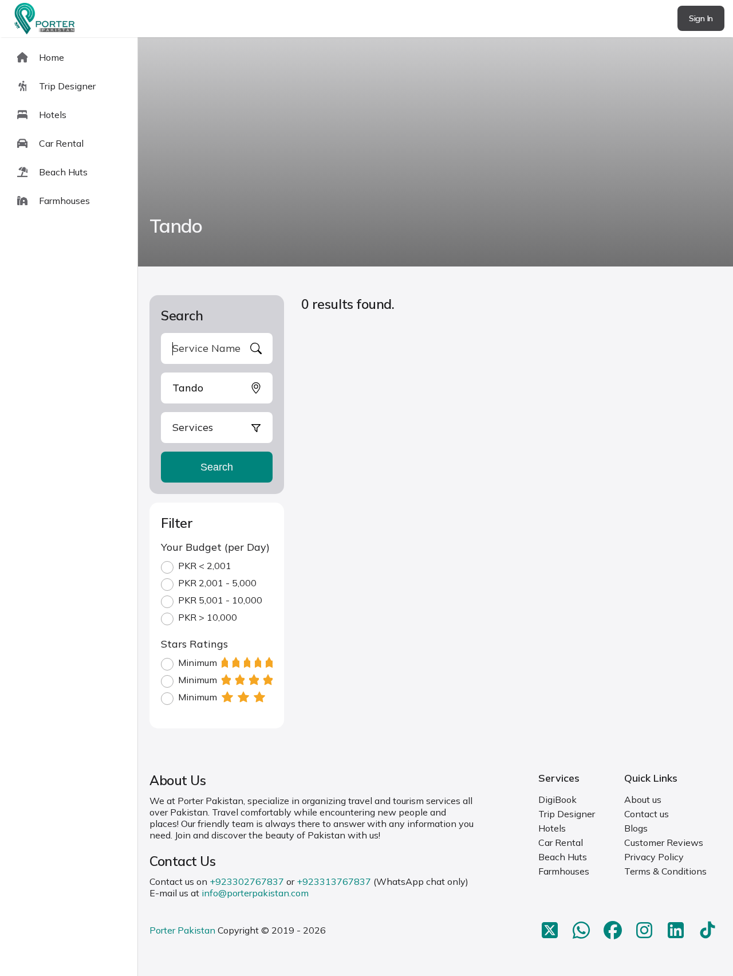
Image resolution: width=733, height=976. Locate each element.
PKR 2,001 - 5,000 (217, 583)
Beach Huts (562, 857)
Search (216, 467)
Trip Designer (566, 814)
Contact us (646, 814)
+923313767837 (334, 881)
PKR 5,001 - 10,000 (220, 600)
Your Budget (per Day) (215, 547)
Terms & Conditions (665, 871)
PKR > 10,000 (207, 617)
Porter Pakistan (182, 930)
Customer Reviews (663, 842)
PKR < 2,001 (204, 565)
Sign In (701, 18)
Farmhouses (563, 871)
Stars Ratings (194, 643)
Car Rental (560, 842)
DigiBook (557, 799)
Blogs (636, 828)
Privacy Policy (654, 857)
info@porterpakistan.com (255, 893)
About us (642, 799)
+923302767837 (247, 881)
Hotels (552, 828)
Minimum (197, 662)
